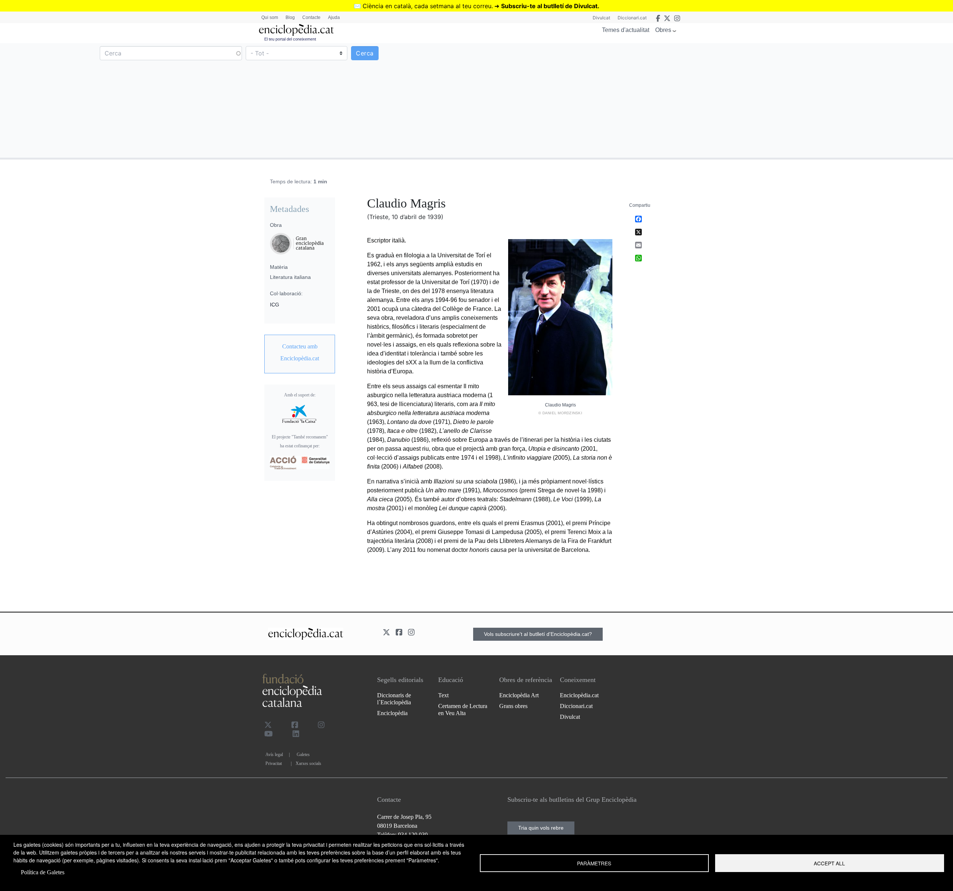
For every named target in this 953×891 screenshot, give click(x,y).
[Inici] (296, 30)
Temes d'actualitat (625, 30)
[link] (299, 352)
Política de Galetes (42, 872)
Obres (663, 30)
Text (443, 695)
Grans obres (513, 706)
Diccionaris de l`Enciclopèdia (394, 698)
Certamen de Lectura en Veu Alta (462, 709)
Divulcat (601, 17)
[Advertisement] (714, 100)
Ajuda (334, 17)
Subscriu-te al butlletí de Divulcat (549, 6)
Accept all (829, 863)
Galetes (303, 754)
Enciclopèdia (392, 713)
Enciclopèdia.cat (579, 695)
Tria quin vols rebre (541, 828)
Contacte (311, 17)
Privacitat (273, 763)
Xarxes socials (308, 763)
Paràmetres (594, 863)
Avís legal (274, 754)
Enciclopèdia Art (519, 695)
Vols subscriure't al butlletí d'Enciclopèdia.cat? (538, 634)
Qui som (269, 17)
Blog (290, 17)
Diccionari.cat (632, 17)
